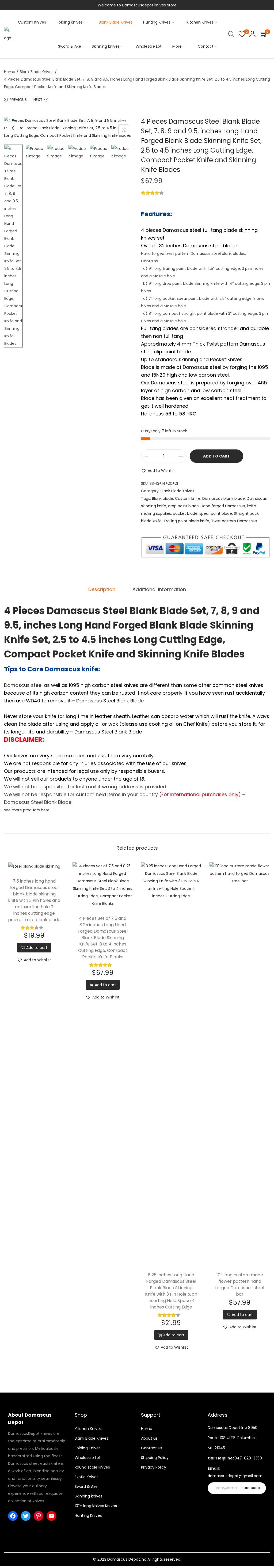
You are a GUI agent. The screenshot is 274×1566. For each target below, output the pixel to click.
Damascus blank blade (223, 498)
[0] (242, 34)
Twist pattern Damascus (234, 521)
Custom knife (187, 498)
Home (9, 71)
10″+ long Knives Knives (96, 1505)
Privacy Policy (153, 1467)
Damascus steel (23, 685)
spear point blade (215, 513)
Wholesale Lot (88, 1457)
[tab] (101, 589)
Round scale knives (92, 1467)
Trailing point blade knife (186, 521)
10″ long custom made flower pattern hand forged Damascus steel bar (239, 1284)
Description (101, 589)
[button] (158, 470)
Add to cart (216, 456)
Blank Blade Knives (37, 71)
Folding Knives (88, 1448)
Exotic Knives (86, 1477)
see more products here (27, 810)
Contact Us (151, 1448)
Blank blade (162, 498)
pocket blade (185, 513)
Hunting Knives (88, 1515)
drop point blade (183, 506)
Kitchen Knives (88, 1428)
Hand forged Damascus (223, 506)
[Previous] (13, 128)
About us (149, 1438)
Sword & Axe (86, 1486)
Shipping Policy (155, 1457)
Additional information (159, 589)
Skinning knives (88, 1496)
